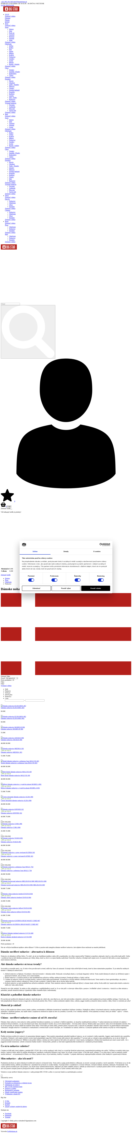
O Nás (7, 1101)
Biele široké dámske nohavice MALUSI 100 (15, 775)
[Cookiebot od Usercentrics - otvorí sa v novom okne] (101, 544)
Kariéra (7, 1105)
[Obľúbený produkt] (1, 704)
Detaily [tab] (66, 551)
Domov (7, 578)
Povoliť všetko (95, 588)
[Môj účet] (66, 488)
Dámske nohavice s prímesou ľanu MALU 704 (16, 870)
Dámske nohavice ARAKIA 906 (11, 740)
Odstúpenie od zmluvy (12, 1085)
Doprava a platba (10, 1088)
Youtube (7, 1117)
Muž (6, 114)
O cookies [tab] (97, 551)
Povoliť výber (66, 588)
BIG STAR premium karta (13, 1086)
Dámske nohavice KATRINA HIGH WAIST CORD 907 (19, 924)
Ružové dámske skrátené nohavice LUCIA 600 (16, 937)
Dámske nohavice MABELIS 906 (12, 729)
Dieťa (7, 195)
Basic (7, 221)
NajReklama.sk (12, 1131)
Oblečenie (8, 582)
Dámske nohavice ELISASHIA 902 (12, 718)
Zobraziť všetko (10, 16)
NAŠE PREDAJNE (7, 5)
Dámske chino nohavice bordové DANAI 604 (16, 897)
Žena (6, 24)
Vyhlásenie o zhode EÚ (12, 1094)
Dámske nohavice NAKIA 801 (11, 842)
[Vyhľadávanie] (28, 332)
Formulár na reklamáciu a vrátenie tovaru (18, 1083)
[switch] (54, 580)
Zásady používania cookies (14, 1092)
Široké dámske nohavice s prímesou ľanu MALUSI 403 (19, 763)
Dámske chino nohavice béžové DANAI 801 (15, 912)
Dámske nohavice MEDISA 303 (11, 752)
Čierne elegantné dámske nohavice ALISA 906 (16, 800)
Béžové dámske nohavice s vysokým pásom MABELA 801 (20, 788)
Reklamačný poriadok (12, 1090)
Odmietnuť (36, 588)
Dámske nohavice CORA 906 (10, 827)
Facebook (8, 1113)
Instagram (8, 1115)
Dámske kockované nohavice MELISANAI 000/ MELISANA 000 (23, 885)
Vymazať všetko (6, 686)
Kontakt (7, 1103)
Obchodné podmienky (12, 1081)
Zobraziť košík (6, 575)
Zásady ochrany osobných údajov (16, 1106)
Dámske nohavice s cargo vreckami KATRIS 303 (17, 856)
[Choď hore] (1, 1076)
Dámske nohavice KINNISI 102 (11, 813)
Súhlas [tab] (35, 551)
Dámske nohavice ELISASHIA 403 (12, 708)
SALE (7, 14)
